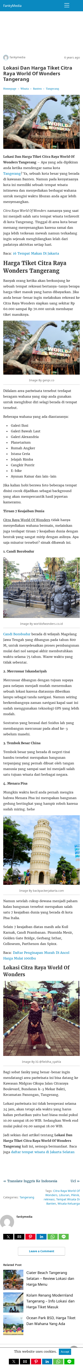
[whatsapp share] (53, 1238)
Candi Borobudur (16, 634)
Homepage (9, 88)
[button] (8, 1236)
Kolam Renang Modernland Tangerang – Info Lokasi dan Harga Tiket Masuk (50, 1301)
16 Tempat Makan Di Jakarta (36, 253)
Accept (65, 1351)
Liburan (64, 1195)
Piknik (75, 1195)
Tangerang (52, 88)
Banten (37, 88)
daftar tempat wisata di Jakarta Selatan (43, 1152)
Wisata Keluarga (69, 1203)
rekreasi (49, 1199)
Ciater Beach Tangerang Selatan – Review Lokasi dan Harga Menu (50, 1278)
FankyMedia (12, 5)
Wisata (25, 88)
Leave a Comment (41, 1251)
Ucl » (75, 1181)
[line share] (64, 1238)
